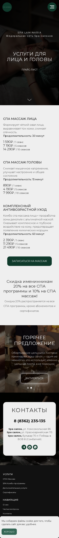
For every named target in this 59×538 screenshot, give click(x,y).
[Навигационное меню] (52, 7)
